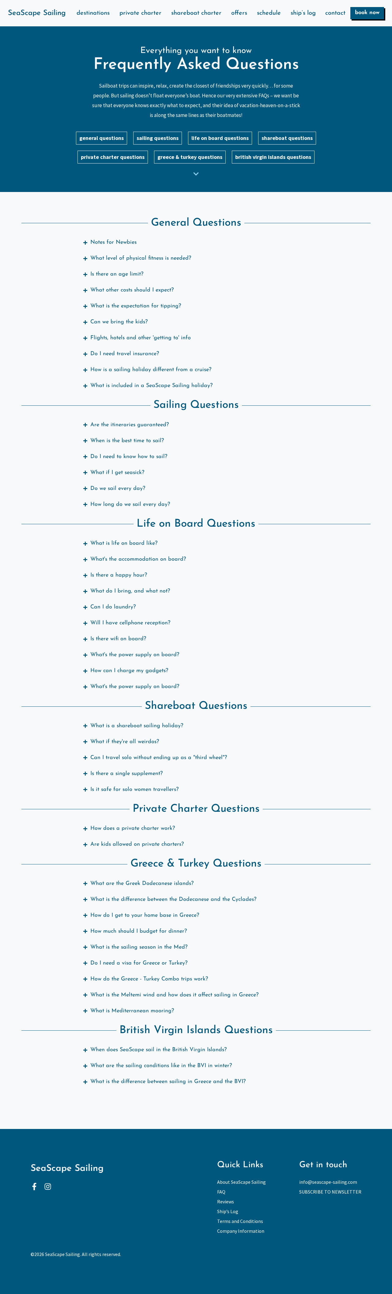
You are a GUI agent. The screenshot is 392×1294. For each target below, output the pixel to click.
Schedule (269, 13)
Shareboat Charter (196, 13)
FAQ (221, 1192)
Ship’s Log (303, 13)
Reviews (225, 1201)
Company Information (240, 1231)
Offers (239, 13)
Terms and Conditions (240, 1221)
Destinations (93, 13)
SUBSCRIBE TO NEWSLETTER (330, 1192)
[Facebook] (34, 1186)
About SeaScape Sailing (241, 1182)
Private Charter (140, 13)
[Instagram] (47, 1186)
